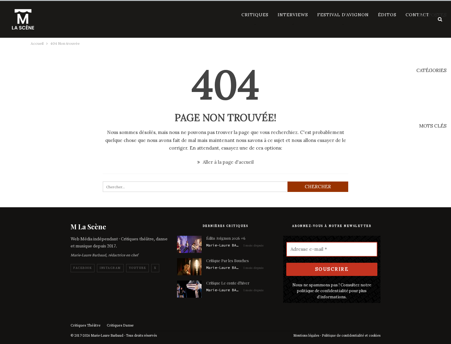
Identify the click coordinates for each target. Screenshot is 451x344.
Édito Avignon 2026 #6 (225, 238)
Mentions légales (306, 336)
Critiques (254, 14)
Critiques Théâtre (86, 325)
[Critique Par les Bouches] (189, 266)
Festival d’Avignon (343, 14)
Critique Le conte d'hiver (227, 282)
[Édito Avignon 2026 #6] (189, 244)
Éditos (387, 14)
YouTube (137, 268)
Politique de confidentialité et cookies (351, 336)
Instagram (110, 268)
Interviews (293, 14)
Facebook (82, 268)
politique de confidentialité (322, 290)
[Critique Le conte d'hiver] (189, 289)
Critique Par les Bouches (227, 260)
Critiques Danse (120, 325)
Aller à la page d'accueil (228, 162)
